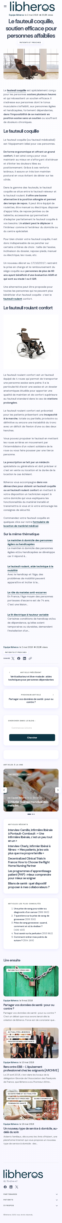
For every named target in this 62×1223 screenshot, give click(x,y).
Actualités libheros (19, 1032)
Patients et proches (30, 42)
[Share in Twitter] (13, 658)
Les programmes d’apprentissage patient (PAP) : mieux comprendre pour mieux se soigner (29, 874)
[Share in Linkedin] (24, 658)
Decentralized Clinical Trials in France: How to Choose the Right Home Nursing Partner (29, 862)
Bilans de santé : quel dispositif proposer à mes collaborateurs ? (29, 885)
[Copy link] (30, 658)
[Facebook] (5, 1187)
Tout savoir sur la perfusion (27, 933)
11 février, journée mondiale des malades (27, 803)
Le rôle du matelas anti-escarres (27, 592)
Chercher (32, 737)
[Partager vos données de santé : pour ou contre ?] (31, 698)
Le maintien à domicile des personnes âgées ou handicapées (30, 542)
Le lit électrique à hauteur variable (28, 614)
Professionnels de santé (21, 1041)
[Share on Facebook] (19, 658)
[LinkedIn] (11, 1187)
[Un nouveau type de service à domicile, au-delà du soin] (31, 1104)
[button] (5, 6)
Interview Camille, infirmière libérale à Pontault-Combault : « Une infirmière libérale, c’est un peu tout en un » (30, 835)
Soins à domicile (42, 1099)
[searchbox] (31, 728)
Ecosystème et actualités (22, 1094)
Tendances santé (17, 1103)
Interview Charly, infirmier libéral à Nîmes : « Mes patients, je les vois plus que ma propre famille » (29, 849)
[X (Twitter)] (17, 1187)
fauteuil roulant (12, 299)
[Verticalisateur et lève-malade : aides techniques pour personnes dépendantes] (31, 676)
